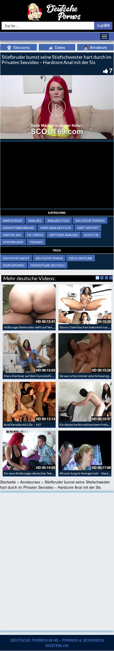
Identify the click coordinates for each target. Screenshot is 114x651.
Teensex (36, 242)
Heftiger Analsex (63, 235)
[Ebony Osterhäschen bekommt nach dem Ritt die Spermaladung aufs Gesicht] (84, 304)
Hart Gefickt (88, 227)
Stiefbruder (13, 242)
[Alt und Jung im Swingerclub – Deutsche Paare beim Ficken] (84, 450)
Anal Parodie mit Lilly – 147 (22, 425)
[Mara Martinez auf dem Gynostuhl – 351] (29, 353)
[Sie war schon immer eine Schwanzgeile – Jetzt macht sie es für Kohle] (84, 353)
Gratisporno (13, 265)
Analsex (34, 220)
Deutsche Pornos (90, 220)
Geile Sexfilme (80, 258)
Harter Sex (12, 235)
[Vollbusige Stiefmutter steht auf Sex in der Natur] (29, 304)
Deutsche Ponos (49, 258)
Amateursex (12, 220)
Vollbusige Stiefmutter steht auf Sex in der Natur (36, 327)
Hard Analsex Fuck (55, 227)
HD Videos (35, 235)
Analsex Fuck (58, 220)
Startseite (8, 482)
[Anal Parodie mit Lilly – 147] (29, 402)
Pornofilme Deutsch (47, 265)
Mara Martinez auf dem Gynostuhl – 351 (32, 376)
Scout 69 (91, 235)
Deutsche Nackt (16, 258)
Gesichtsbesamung (18, 227)
